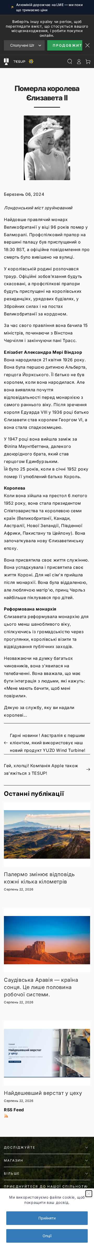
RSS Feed (14, 1109)
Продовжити (67, 45)
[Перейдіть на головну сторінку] (22, 61)
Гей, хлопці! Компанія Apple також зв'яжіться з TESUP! (41, 769)
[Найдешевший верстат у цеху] (47, 1053)
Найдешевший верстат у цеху (43, 1093)
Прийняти (47, 1218)
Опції (47, 1236)
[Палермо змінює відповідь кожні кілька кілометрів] (47, 834)
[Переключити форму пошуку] (69, 61)
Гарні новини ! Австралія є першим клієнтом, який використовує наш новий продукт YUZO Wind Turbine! (47, 743)
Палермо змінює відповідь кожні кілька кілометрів (39, 878)
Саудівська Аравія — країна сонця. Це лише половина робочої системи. (41, 987)
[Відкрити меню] (6, 61)
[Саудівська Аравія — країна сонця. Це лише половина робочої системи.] (47, 940)
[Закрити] (89, 1194)
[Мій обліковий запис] (78, 61)
